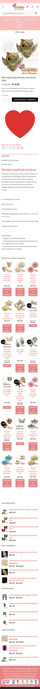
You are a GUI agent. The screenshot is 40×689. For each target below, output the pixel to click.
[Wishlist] (27, 6)
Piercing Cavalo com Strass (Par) (33, 315)
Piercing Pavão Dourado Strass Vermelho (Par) (33, 279)
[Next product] (20, 26)
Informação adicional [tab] (10, 160)
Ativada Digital (29, 686)
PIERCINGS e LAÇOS (12, 20)
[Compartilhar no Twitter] (11, 148)
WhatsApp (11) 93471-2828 (25, 678)
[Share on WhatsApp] (3, 148)
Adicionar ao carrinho (25, 100)
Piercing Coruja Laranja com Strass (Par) (7, 434)
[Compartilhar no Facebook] (7, 148)
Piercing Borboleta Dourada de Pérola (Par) (20, 434)
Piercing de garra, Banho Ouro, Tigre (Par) (7, 392)
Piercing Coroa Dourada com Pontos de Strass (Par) (33, 471)
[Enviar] (36, 13)
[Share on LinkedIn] (22, 148)
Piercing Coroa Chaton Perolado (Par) (20, 278)
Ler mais (33, 325)
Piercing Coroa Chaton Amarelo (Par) (7, 316)
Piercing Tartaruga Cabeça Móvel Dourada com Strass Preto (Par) (20, 395)
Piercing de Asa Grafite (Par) (20, 351)
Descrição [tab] (5, 156)
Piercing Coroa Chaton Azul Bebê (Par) (7, 470)
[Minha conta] (32, 6)
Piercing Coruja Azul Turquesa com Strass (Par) (33, 352)
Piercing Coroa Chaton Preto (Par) (33, 434)
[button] (3, 6)
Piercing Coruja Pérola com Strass (19, 169)
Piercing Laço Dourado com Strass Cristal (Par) (20, 316)
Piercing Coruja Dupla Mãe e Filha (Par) (20, 470)
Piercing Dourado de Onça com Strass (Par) (7, 277)
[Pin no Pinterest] (18, 148)
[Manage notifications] (3, 685)
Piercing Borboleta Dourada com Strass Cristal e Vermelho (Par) (7, 354)
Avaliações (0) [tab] (7, 164)
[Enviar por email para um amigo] (14, 148)
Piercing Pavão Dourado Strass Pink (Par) (33, 393)
